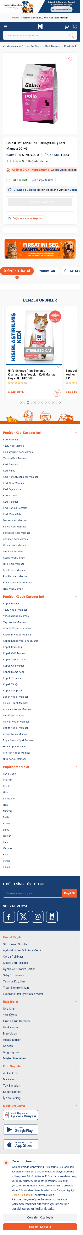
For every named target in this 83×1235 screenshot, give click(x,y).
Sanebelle (9, 798)
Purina (6, 860)
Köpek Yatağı (10, 684)
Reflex (7, 817)
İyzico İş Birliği (12, 1098)
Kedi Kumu (9, 470)
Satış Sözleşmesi (13, 975)
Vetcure (7, 848)
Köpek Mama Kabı (13, 671)
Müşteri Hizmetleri (14, 1058)
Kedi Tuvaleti (10, 464)
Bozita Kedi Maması (14, 570)
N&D (5, 804)
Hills (5, 792)
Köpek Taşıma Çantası (15, 659)
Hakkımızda (10, 1027)
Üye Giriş (8, 1008)
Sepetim (8, 1046)
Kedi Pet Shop (33, 46)
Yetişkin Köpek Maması (16, 615)
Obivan (7, 835)
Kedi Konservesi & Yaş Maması (20, 476)
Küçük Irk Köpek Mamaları (17, 634)
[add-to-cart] (57, 392)
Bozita (6, 786)
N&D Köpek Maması (14, 758)
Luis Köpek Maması (14, 715)
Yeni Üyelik (10, 1014)
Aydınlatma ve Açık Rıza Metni (22, 950)
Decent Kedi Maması (15, 520)
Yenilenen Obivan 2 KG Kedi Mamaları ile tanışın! (40, 18)
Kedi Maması (52, 46)
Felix (5, 854)
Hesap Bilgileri (12, 1039)
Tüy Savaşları (11, 1085)
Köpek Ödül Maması (14, 653)
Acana (6, 823)
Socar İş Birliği (12, 1091)
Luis (5, 842)
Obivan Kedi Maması (14, 545)
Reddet (17, 1199)
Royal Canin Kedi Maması (17, 582)
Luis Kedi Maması (13, 551)
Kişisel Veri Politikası (16, 962)
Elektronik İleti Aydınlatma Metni (23, 993)
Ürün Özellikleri (17, 271)
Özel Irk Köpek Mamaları (17, 628)
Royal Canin (9, 773)
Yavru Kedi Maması (14, 445)
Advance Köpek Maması (17, 709)
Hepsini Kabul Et (40, 1226)
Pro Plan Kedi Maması (15, 576)
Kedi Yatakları (10, 495)
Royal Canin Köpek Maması (18, 740)
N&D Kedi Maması (13, 588)
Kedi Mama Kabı (12, 514)
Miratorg (8, 811)
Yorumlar (47, 271)
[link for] (40, 6)
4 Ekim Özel (10, 1073)
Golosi (11, 143)
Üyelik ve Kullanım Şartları (19, 969)
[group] (40, 93)
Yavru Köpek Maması (15, 609)
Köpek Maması (11, 603)
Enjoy (6, 829)
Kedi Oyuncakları (12, 489)
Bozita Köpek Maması (15, 727)
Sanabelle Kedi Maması (16, 532)
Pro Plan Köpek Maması (16, 752)
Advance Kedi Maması (15, 539)
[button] (21, 403)
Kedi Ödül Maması (13, 483)
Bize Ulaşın (10, 1033)
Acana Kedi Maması (14, 557)
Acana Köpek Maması (15, 734)
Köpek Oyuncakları (14, 665)
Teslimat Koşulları (14, 981)
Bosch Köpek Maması (15, 696)
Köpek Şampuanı (12, 690)
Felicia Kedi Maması (14, 526)
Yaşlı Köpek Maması (14, 622)
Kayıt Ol (69, 893)
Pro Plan (7, 779)
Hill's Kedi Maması (13, 563)
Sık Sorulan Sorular (15, 944)
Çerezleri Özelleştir (40, 1217)
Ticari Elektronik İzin (16, 987)
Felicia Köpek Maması (15, 703)
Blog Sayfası (11, 1052)
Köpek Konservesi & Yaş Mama (20, 640)
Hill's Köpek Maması (14, 746)
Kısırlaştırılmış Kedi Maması (18, 452)
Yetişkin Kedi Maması (15, 458)
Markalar (8, 1079)
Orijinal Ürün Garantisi (16, 1021)
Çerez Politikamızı (22, 1194)
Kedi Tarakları (11, 501)
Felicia (6, 866)
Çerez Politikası (13, 956)
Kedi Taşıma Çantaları (15, 507)
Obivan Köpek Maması (16, 721)
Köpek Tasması (12, 678)
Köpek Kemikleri (12, 647)
